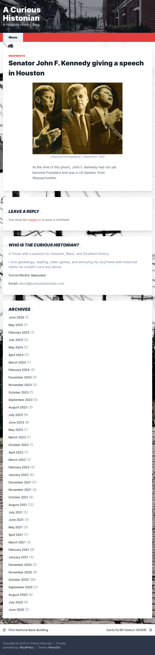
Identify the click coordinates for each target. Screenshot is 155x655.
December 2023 (20, 377)
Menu (13, 37)
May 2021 (15, 527)
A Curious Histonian (22, 14)
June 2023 (16, 422)
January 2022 (19, 475)
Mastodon (38, 275)
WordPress (27, 647)
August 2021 (18, 505)
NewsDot (54, 647)
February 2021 (19, 549)
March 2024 (17, 362)
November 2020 (20, 572)
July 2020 (16, 602)
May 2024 (16, 347)
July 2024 (16, 340)
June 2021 (16, 520)
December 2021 (20, 482)
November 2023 (20, 385)
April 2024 (16, 355)
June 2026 (16, 317)
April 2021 (16, 535)
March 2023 (17, 437)
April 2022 (16, 452)
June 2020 (16, 609)
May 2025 (16, 325)
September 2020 (21, 587)
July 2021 (15, 512)
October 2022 (19, 445)
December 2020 (20, 565)
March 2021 (17, 542)
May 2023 (16, 430)
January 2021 (18, 557)
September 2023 (21, 400)
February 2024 (19, 370)
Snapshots (17, 55)
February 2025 (19, 332)
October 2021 (18, 497)
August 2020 (18, 595)
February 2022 (19, 467)
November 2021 (20, 490)
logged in (34, 220)
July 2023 (16, 415)
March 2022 (17, 460)
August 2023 (18, 407)
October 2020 (19, 579)
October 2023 (19, 392)
